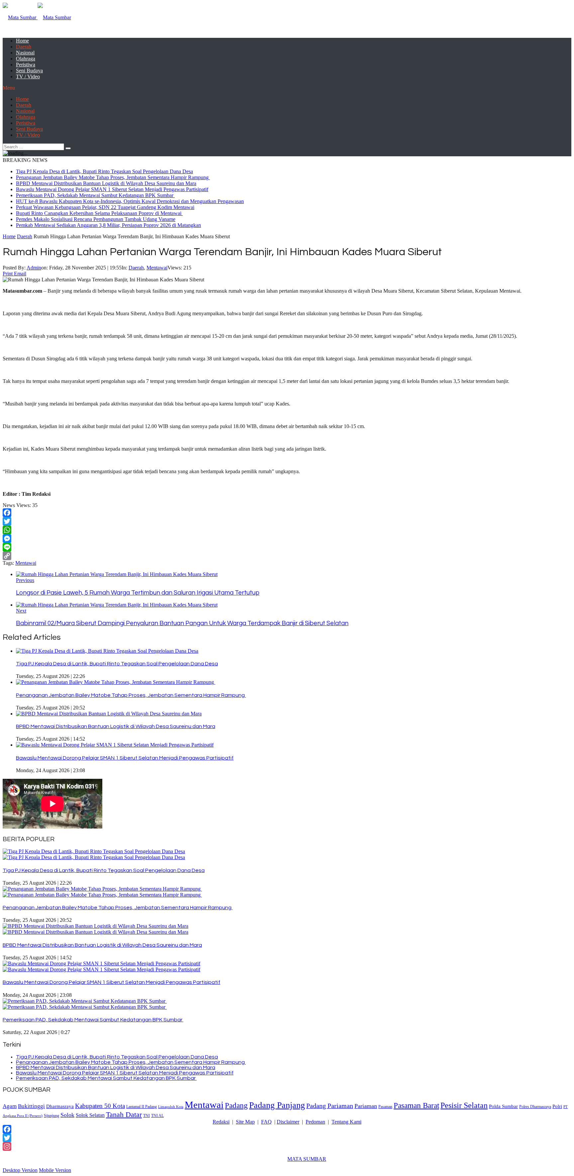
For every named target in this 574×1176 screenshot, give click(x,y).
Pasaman (385, 1106)
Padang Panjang (277, 1105)
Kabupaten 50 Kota (100, 1105)
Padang (236, 1105)
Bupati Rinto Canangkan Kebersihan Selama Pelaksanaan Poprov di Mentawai (99, 213)
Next (21, 611)
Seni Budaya (29, 70)
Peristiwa (25, 64)
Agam (10, 1106)
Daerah (23, 46)
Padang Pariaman (329, 1105)
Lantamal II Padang (141, 1107)
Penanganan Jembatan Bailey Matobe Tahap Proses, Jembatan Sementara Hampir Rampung (113, 177)
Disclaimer (288, 1122)
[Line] (287, 547)
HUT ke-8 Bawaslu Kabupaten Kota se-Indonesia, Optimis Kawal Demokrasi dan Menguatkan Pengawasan (130, 201)
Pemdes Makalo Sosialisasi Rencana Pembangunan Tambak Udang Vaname (95, 219)
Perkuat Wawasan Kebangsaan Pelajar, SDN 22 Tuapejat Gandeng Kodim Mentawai (105, 207)
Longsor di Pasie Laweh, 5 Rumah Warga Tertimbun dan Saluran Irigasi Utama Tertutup (137, 593)
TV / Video (28, 76)
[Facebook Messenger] (287, 538)
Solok (67, 1115)
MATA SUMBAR (306, 1159)
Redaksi (221, 1122)
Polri (557, 1106)
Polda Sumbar (503, 1106)
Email (20, 273)
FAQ (266, 1122)
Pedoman (315, 1122)
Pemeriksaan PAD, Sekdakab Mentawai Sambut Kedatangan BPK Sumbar (95, 195)
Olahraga (25, 58)
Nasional (25, 52)
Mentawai (156, 267)
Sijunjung (51, 1115)
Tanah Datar (124, 1114)
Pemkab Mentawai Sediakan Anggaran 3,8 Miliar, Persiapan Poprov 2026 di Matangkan (108, 225)
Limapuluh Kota (170, 1107)
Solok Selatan (90, 1115)
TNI (146, 1116)
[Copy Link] (287, 555)
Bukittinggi (31, 1106)
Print (8, 273)
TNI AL (157, 1116)
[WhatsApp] (287, 530)
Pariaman (365, 1106)
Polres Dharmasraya (535, 1106)
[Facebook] (287, 512)
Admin (34, 267)
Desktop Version (20, 1170)
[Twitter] (287, 521)
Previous (25, 580)
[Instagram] (287, 1146)
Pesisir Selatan (464, 1105)
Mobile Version (55, 1170)
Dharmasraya (60, 1106)
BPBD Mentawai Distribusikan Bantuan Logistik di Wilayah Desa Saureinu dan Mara (106, 183)
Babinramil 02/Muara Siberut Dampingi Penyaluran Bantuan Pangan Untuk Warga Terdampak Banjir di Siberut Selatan (182, 623)
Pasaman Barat (416, 1105)
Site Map (245, 1122)
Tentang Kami (346, 1122)
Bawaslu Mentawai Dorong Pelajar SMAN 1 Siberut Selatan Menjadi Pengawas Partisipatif (112, 189)
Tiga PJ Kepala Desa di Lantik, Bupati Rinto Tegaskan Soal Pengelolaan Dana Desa (104, 171)
